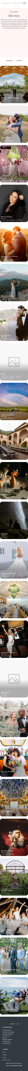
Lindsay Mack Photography (8, 573)
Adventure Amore (5, 692)
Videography (19, 220)
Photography (9, 60)
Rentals (11, 378)
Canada (4, 176)
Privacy (4, 1057)
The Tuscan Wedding (6, 890)
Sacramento (5, 297)
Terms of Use (6, 1060)
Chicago (5, 1010)
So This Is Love (6, 1035)
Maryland (5, 971)
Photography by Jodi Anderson (9, 256)
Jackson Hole (6, 852)
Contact (5, 1054)
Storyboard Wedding (8, 1034)
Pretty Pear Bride (7, 1030)
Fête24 (3, 373)
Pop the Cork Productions (8, 652)
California (5, 139)
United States (6, 99)
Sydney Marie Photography (8, 1009)
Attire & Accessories (6, 178)
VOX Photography (6, 137)
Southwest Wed (7, 1043)
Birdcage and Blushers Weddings (10, 98)
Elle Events (4, 494)
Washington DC (6, 495)
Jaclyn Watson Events (7, 811)
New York (5, 772)
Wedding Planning (5, 101)
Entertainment (5, 376)
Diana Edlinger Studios (7, 850)
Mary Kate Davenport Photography (10, 969)
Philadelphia (5, 257)
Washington (5, 931)
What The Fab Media (6, 216)
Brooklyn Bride (6, 1041)
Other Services (5, 180)
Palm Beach (5, 455)
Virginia (4, 574)
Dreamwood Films (6, 335)
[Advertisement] (14, 40)
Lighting (18, 376)
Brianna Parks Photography (8, 296)
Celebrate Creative (17, 1065)
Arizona (4, 654)
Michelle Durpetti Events (7, 454)
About (4, 1052)
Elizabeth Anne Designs (8, 1032)
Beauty (13, 178)
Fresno (4, 218)
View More (19, 60)
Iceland (4, 535)
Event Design (19, 178)
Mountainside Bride (7, 1039)
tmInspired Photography (7, 930)
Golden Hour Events (6, 613)
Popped (5, 1037)
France (4, 374)
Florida (4, 733)
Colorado (5, 693)
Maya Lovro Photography (8, 771)
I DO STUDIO (4, 175)
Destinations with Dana (7, 731)
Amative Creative (5, 415)
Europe (4, 337)
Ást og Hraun (4, 533)
